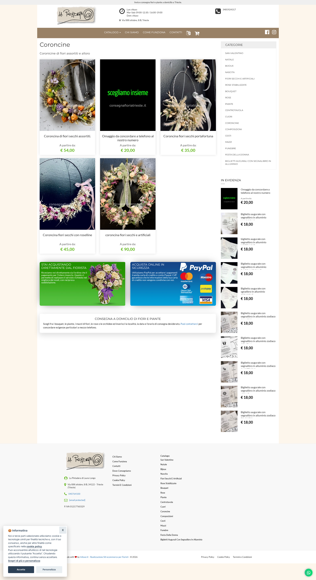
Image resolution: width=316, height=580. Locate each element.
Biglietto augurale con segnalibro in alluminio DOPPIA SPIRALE (253, 267)
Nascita (230, 72)
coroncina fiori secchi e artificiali (127, 235)
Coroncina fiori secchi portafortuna (188, 136)
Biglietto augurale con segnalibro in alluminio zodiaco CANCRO (258, 316)
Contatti (116, 466)
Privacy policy (119, 475)
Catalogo (111, 32)
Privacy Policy (207, 557)
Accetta (21, 569)
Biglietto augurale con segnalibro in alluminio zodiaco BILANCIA (258, 415)
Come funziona (119, 461)
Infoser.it (84, 557)
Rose (228, 97)
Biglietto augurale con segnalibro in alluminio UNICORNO (253, 217)
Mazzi (228, 142)
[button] (188, 33)
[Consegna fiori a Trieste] (75, 15)
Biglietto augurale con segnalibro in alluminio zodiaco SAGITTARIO (258, 366)
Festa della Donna (237, 154)
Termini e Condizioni (242, 557)
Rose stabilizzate (236, 85)
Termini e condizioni (122, 485)
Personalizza (49, 569)
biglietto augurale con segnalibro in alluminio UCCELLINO (253, 242)
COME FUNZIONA (154, 32)
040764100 (74, 494)
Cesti (228, 135)
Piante (229, 104)
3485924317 (229, 9)
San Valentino (234, 53)
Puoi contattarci (189, 323)
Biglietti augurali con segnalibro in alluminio (248, 162)
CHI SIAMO (132, 32)
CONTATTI (176, 32)
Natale (229, 59)
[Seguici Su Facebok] (265, 31)
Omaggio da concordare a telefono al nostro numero (128, 138)
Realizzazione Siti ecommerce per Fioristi (109, 557)
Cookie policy (118, 480)
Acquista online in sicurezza (148, 266)
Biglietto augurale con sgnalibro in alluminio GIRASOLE (253, 291)
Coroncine (232, 123)
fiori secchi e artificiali (240, 78)
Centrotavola (234, 110)
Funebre (230, 148)
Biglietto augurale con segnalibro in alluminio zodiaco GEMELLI (258, 341)
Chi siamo (117, 456)
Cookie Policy (223, 557)
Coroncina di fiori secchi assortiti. (67, 136)
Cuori (228, 116)
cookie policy (34, 546)
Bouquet (230, 91)
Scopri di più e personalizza (24, 560)
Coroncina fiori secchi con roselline (67, 235)
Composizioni (233, 129)
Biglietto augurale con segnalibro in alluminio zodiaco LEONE (258, 390)
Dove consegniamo (121, 470)
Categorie (234, 45)
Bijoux (229, 65)
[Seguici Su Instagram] (272, 31)
